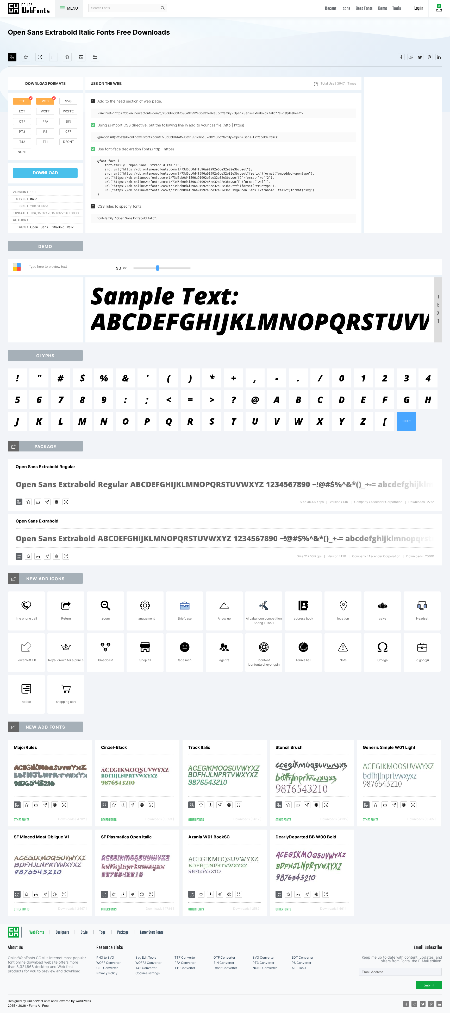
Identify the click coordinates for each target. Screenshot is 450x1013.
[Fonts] (95, 57)
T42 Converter (146, 968)
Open (34, 227)
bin (68, 121)
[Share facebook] (401, 57)
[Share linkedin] (438, 57)
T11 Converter (184, 968)
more (406, 421)
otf (22, 121)
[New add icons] (13, 578)
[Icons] (81, 57)
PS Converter (301, 963)
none (22, 152)
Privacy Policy (106, 973)
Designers (62, 932)
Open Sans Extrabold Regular (45, 466)
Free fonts (31, 9)
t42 (22, 142)
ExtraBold (57, 227)
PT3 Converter (263, 963)
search (163, 8)
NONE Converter (265, 968)
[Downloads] (37, 502)
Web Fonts (36, 932)
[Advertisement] (403, 155)
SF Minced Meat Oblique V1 (42, 836)
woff (45, 111)
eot (22, 111)
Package (122, 932)
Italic (33, 199)
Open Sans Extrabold (37, 521)
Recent (330, 8)
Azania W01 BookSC (209, 836)
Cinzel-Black (114, 747)
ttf (22, 101)
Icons (346, 8)
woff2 (68, 111)
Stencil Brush (289, 747)
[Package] (67, 57)
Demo (382, 8)
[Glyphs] (53, 57)
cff (68, 131)
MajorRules (25, 747)
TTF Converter (185, 957)
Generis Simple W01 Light (389, 747)
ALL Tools (299, 968)
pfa (45, 121)
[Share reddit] (410, 57)
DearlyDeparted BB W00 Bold (306, 836)
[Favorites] (26, 57)
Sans (44, 227)
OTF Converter (224, 957)
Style (84, 932)
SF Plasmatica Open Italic (126, 836)
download (45, 173)
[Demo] (39, 57)
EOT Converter (302, 957)
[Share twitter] (420, 57)
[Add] (12, 57)
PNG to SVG (105, 957)
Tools (396, 8)
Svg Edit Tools (145, 957)
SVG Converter (263, 957)
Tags (102, 932)
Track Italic (199, 747)
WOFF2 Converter (148, 963)
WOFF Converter (108, 963)
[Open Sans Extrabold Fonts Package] (13, 446)
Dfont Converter (225, 968)
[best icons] (13, 727)
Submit (429, 985)
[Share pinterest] (429, 57)
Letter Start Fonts (152, 932)
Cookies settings (147, 973)
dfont (68, 142)
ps (45, 131)
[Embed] (56, 502)
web (45, 101)
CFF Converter (107, 968)
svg (68, 101)
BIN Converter (224, 963)
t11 (45, 142)
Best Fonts (364, 8)
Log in (418, 8)
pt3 (22, 131)
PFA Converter (185, 963)
